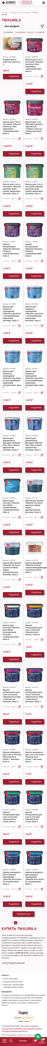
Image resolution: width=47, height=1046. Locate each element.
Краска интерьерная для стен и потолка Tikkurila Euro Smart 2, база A (33, 630)
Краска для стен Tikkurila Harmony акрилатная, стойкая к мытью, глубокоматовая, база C (34, 128)
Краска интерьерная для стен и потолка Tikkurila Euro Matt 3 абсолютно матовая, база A (12, 696)
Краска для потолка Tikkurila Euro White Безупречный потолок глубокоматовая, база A (11, 632)
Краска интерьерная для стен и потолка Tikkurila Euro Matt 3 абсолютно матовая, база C (34, 696)
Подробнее (14, 76)
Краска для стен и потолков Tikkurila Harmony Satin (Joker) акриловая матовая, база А (12, 189)
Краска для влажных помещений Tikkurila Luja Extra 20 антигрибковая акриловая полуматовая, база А (12, 379)
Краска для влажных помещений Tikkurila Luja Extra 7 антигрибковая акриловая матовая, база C (34, 314)
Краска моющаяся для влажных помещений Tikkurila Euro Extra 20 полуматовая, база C (34, 878)
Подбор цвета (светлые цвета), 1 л (12, 61)
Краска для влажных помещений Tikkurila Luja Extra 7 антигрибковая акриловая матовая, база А (12, 314)
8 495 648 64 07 (27, 3)
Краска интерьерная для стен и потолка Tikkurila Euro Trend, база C (33, 817)
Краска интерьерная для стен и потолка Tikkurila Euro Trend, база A (11, 817)
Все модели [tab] (12, 26)
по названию (20, 32)
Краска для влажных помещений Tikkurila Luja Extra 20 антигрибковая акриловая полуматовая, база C (34, 379)
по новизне (39, 32)
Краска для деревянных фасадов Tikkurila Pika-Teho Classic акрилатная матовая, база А (11, 444)
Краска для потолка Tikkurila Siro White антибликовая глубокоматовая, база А (11, 506)
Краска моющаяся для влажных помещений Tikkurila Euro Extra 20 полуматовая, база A (12, 878)
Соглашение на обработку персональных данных (22, 1029)
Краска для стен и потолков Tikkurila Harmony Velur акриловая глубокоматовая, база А (34, 65)
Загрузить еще (23, 914)
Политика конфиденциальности (14, 1031)
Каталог (23, 1041)
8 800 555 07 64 (27, 1)
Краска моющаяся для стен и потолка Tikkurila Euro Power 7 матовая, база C (34, 757)
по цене (30, 32)
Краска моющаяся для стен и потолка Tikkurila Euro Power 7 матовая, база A (12, 757)
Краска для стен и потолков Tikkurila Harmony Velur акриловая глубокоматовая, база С (12, 128)
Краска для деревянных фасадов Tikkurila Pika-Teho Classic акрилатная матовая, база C (34, 444)
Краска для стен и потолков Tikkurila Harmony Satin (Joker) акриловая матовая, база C (34, 189)
